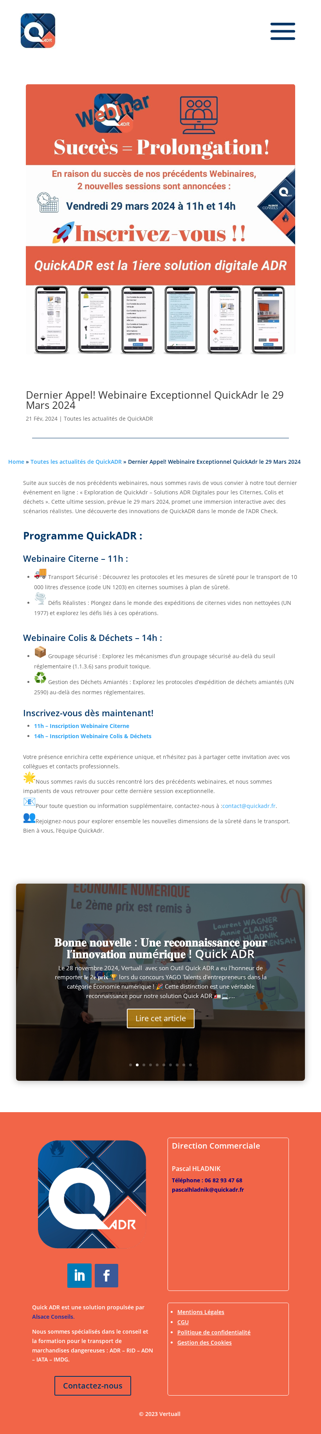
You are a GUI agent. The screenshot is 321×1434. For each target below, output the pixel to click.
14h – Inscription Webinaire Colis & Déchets (92, 736)
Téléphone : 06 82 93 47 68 (207, 1180)
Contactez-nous (93, 1385)
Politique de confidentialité (214, 1332)
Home (16, 461)
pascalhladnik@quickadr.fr (208, 1189)
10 (190, 1065)
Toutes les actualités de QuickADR (108, 418)
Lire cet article (160, 1042)
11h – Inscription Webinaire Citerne (81, 726)
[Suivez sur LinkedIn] (79, 1275)
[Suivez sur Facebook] (106, 1275)
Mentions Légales (200, 1312)
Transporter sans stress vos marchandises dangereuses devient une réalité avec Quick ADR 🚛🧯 (160, 966)
